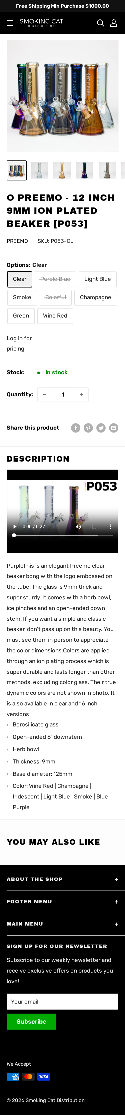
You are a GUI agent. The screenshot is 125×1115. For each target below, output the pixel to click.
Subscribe (31, 1021)
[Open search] (100, 23)
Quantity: (20, 394)
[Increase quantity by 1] (81, 395)
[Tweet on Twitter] (101, 428)
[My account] (113, 23)
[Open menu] (10, 23)
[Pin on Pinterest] (88, 428)
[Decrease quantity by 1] (45, 395)
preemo (17, 241)
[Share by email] (113, 428)
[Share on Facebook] (75, 428)
